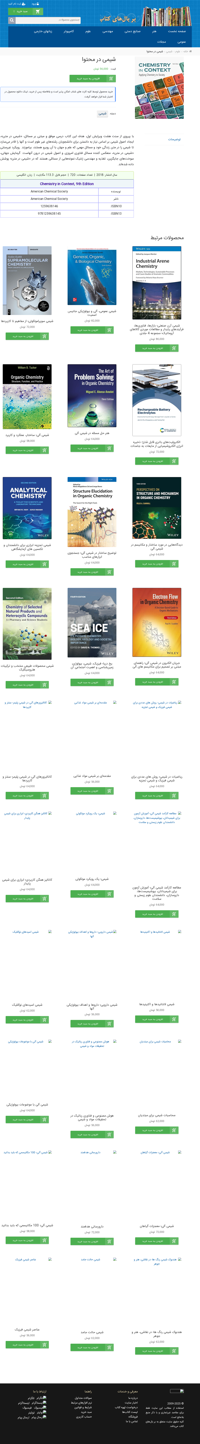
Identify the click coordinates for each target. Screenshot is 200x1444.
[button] (156, 348)
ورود (34, 4)
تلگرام (32, 1398)
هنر (154, 31)
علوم (88, 31)
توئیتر (32, 1412)
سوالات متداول (83, 1398)
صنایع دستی (133, 31)
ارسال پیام (25, 1417)
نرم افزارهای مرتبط (81, 1403)
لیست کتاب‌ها (130, 1412)
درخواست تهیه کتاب (126, 1407)
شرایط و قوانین (83, 1407)
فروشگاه (133, 1417)
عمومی (182, 42)
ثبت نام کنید (15, 4)
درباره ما (133, 1398)
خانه (185, 51)
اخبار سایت (131, 1403)
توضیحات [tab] (174, 139)
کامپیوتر (69, 31)
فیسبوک (28, 1408)
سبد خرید (86, 1412)
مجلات (161, 42)
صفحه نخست (177, 31)
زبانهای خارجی (43, 31)
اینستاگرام (25, 1403)
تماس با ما (132, 1421)
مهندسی (108, 31)
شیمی (169, 51)
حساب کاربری (84, 1417)
